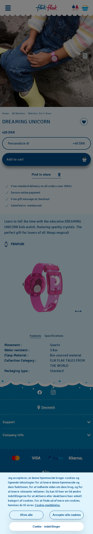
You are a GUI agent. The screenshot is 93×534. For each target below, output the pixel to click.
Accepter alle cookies (67, 515)
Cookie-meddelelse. (47, 505)
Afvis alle (26, 515)
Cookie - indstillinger (46, 526)
